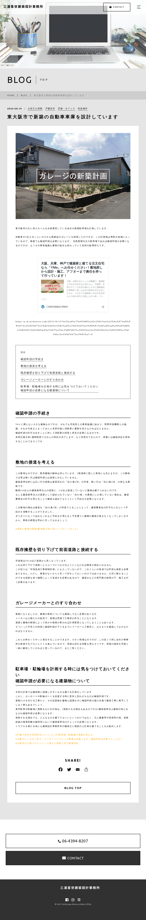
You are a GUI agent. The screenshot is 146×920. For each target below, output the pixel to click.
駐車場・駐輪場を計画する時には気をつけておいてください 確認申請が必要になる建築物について (60, 388)
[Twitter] (69, 769)
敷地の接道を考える (34, 366)
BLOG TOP (73, 788)
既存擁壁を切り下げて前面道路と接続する (48, 372)
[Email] (77, 769)
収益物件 (83, 108)
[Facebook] (60, 769)
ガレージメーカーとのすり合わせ (42, 379)
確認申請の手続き (32, 359)
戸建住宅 (50, 108)
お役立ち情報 (35, 108)
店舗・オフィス (66, 108)
